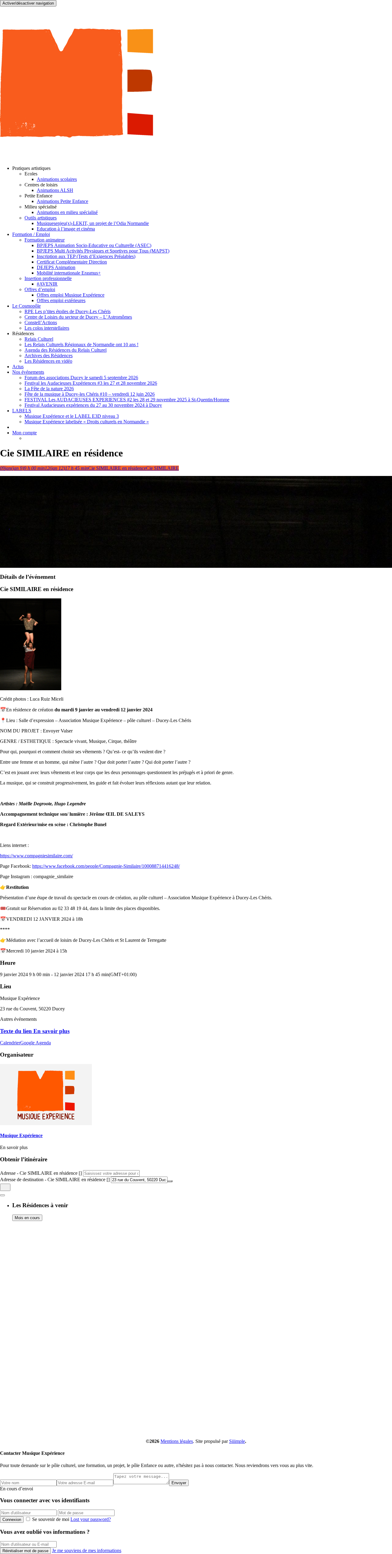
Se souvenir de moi (50, 1519)
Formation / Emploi (31, 234)
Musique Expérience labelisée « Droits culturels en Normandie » (86, 421)
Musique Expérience (21, 1135)
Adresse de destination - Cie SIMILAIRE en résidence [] (55, 1179)
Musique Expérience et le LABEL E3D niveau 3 (71, 416)
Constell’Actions (40, 322)
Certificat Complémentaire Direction (72, 261)
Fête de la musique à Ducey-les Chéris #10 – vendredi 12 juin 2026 (89, 394)
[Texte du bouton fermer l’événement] (2, 1195)
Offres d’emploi (39, 289)
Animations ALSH (55, 190)
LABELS (21, 410)
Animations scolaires (57, 179)
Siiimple (237, 1441)
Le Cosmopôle (26, 306)
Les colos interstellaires (46, 328)
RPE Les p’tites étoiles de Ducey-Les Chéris (67, 311)
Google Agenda (35, 1042)
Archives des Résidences (48, 355)
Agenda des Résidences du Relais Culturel (65, 350)
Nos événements (28, 372)
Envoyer (179, 1483)
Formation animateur (44, 239)
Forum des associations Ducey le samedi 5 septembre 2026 (81, 377)
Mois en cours (27, 1217)
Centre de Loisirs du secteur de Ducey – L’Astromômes (78, 317)
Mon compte (24, 432)
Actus (18, 366)
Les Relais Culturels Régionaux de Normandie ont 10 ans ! (81, 344)
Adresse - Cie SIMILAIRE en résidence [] (41, 1173)
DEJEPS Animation (56, 267)
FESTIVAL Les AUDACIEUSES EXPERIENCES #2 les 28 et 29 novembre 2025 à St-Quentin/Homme (126, 399)
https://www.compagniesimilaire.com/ (36, 855)
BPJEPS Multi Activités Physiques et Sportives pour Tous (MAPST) (103, 250)
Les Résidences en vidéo (48, 361)
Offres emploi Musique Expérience (70, 295)
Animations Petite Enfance (62, 201)
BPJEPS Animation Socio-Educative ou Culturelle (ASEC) (94, 245)
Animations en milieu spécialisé (67, 212)
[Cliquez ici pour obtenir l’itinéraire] (5, 1187)
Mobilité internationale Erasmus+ (69, 272)
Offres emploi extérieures (61, 300)
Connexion (11, 1519)
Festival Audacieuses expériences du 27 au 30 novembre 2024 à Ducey (93, 405)
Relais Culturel (38, 339)
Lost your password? (90, 1519)
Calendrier (10, 1042)
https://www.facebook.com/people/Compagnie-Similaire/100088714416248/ (106, 866)
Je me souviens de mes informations (86, 1550)
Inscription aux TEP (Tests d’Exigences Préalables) (86, 256)
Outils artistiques (40, 217)
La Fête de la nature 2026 (49, 388)
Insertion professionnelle (48, 278)
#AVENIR (47, 283)
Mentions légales (176, 1441)
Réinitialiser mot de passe (25, 1550)
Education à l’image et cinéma (66, 228)
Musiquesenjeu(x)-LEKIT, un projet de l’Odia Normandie (93, 223)
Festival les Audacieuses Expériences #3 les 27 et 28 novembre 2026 (90, 383)
